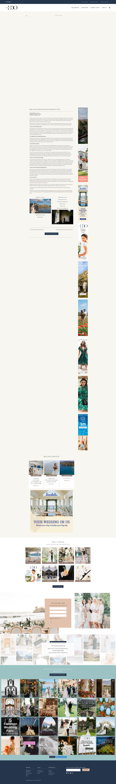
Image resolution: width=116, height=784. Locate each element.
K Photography (37, 191)
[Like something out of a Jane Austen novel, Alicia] (48, 707)
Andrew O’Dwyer (60, 190)
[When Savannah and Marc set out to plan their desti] (105, 688)
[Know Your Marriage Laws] (62, 208)
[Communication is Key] (40, 206)
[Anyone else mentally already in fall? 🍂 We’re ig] (86, 688)
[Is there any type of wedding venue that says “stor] (86, 726)
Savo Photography (58, 191)
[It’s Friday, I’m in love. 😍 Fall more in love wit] (67, 726)
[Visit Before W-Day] (62, 197)
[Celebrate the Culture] (40, 215)
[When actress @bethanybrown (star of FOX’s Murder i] (29, 688)
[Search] (109, 7)
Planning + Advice (95, 7)
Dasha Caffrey (49, 190)
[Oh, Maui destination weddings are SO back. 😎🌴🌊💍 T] (105, 745)
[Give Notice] (40, 217)
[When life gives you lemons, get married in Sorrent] (67, 688)
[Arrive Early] (62, 204)
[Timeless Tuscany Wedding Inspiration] (51, 473)
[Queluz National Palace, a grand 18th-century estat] (10, 707)
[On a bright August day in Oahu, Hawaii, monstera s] (29, 707)
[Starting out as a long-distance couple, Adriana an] (10, 745)
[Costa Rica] (67, 471)
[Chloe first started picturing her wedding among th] (67, 707)
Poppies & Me (47, 191)
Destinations (84, 7)
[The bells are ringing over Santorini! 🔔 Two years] (10, 688)
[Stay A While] (62, 217)
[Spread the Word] (62, 199)
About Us (104, 7)
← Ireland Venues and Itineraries (37, 229)
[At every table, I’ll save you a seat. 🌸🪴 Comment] (105, 707)
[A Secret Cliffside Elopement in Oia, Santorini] (36, 474)
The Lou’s (55, 190)
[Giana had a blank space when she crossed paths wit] (105, 726)
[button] (67, 773)
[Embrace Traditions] (40, 197)
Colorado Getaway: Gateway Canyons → (64, 229)
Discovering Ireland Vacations (41, 182)
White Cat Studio (68, 191)
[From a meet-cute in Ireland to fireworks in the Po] (29, 726)
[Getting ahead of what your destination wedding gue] (86, 707)
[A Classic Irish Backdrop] (62, 201)
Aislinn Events (44, 187)
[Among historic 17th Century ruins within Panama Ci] (67, 745)
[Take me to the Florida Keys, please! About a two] (48, 688)
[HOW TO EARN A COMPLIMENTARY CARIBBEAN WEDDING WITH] (86, 745)
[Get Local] (62, 206)
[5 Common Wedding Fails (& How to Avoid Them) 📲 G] (10, 726)
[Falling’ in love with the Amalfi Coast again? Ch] (48, 726)
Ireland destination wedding (63, 124)
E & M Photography (68, 190)
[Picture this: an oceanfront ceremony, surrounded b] (48, 745)
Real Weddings (75, 7)
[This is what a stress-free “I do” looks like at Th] (29, 745)
